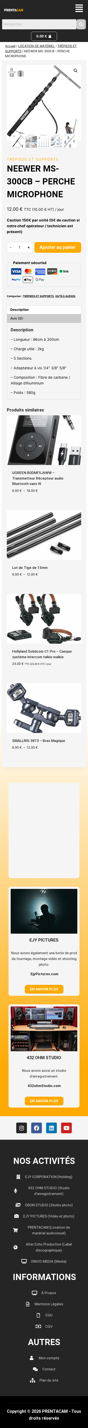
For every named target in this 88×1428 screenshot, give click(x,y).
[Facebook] (36, 1128)
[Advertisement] (44, 830)
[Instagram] (21, 1128)
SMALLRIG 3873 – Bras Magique (38, 741)
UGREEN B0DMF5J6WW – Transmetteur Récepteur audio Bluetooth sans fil (37, 478)
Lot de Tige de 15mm (30, 567)
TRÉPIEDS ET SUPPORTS (33, 159)
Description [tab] (19, 310)
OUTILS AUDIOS (65, 296)
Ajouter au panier (58, 247)
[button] (79, 8)
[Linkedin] (51, 1128)
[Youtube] (66, 1128)
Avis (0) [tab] (16, 318)
